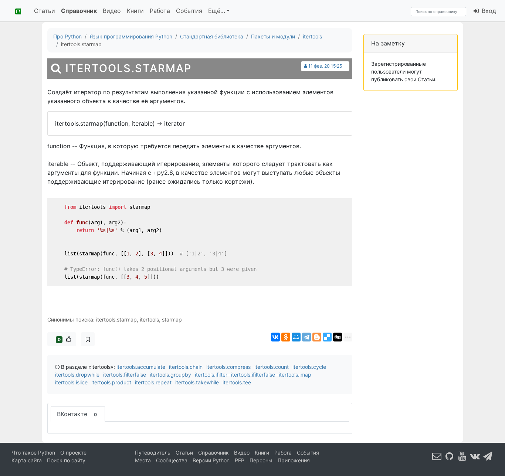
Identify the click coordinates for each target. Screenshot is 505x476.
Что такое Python (33, 452)
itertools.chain (186, 367)
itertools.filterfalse (124, 374)
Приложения (294, 460)
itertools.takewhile (197, 382)
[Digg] (337, 337)
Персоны (261, 460)
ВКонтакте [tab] (77, 414)
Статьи (44, 10)
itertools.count (271, 367)
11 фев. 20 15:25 (325, 66)
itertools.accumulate (140, 367)
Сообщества (171, 460)
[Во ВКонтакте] (475, 456)
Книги (135, 10)
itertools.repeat (153, 382)
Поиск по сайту (66, 460)
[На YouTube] (462, 456)
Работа (160, 10)
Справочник (79, 10)
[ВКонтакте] (275, 337)
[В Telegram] (488, 456)
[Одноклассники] (285, 337)
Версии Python (211, 460)
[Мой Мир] (296, 337)
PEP (239, 460)
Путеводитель (152, 452)
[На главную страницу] (15, 10)
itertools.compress (228, 367)
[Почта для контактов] (437, 456)
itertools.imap (295, 374)
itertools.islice (71, 382)
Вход (488, 10)
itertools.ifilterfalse (253, 374)
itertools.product (111, 382)
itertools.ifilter (211, 374)
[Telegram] (306, 337)
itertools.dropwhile (77, 374)
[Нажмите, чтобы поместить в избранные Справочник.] (88, 339)
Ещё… (216, 10)
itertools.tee (237, 382)
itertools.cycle (309, 367)
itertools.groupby (170, 374)
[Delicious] (327, 337)
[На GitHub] (449, 456)
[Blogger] (316, 337)
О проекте (73, 452)
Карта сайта (26, 460)
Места (143, 460)
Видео (112, 10)
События (189, 10)
